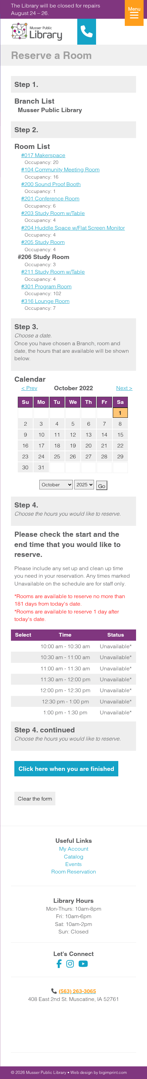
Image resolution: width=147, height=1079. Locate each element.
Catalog (73, 856)
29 (120, 456)
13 (88, 434)
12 (73, 434)
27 (88, 456)
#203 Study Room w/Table (53, 213)
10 (41, 434)
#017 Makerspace (43, 155)
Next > (124, 387)
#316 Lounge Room (45, 301)
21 (104, 445)
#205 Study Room (43, 242)
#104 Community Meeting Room (60, 169)
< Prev (29, 387)
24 (41, 456)
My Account (73, 848)
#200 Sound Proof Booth (51, 184)
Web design (81, 1072)
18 (57, 445)
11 (57, 434)
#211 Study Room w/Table (53, 271)
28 (104, 456)
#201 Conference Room (50, 198)
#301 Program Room (46, 286)
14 (104, 434)
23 (25, 456)
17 (41, 445)
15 (120, 434)
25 (57, 456)
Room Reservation (73, 871)
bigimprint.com (113, 1072)
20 (88, 445)
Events (73, 864)
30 (25, 467)
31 (41, 467)
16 (25, 445)
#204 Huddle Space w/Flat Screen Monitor (73, 227)
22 (120, 445)
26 (73, 456)
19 (73, 445)
